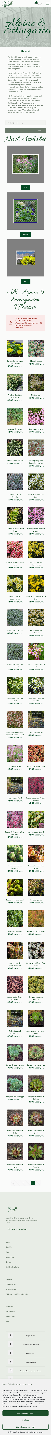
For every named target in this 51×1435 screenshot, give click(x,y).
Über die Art (25, 51)
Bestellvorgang (11, 1289)
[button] (39, 130)
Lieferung (9, 1279)
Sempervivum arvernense (15, 1065)
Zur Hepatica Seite (12, 1267)
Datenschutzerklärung (27, 1432)
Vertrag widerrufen (17, 1229)
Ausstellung (10, 1257)
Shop (7, 1252)
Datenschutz (10, 1316)
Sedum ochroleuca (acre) (15, 900)
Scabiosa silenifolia (36, 732)
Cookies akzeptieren (25, 1413)
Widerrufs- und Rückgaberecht (17, 1294)
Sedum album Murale (15, 798)
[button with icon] (10, 1335)
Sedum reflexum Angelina (36, 931)
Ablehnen (25, 1420)
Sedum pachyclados (15, 931)
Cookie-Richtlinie (13, 1432)
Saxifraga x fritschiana (15, 630)
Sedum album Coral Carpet (36, 766)
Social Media (10, 1311)
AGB (7, 1321)
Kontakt (8, 1262)
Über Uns (9, 1247)
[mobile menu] (48, 4)
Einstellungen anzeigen (25, 1427)
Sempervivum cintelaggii (15, 1097)
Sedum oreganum (36, 900)
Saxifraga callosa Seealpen (15, 461)
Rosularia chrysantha (15, 429)
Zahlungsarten (11, 1284)
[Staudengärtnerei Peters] (7, 4)
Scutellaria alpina (15, 766)
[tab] (25, 51)
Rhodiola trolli (36, 395)
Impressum (39, 1432)
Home (8, 1242)
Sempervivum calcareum (36, 1065)
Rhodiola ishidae (36, 361)
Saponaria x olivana (36, 429)
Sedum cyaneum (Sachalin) (36, 832)
